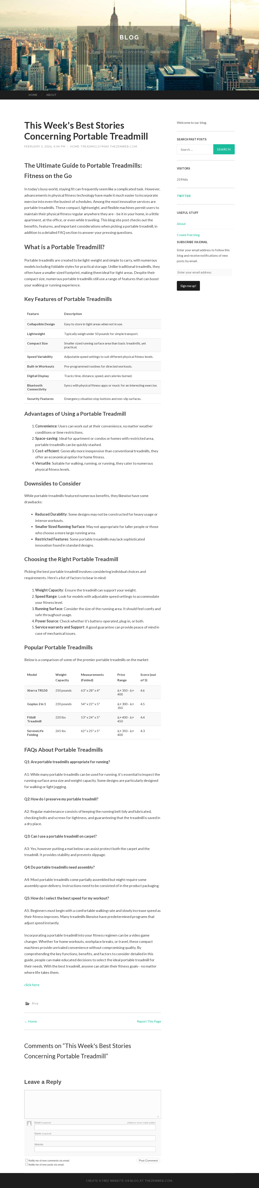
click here (31, 984)
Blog (129, 37)
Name (42, 1133)
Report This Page (149, 1021)
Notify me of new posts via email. (46, 1164)
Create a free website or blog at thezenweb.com (129, 1180)
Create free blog (188, 235)
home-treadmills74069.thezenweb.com (103, 146)
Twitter (184, 196)
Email (42, 1122)
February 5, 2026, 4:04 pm (44, 146)
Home (33, 94)
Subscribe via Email (192, 242)
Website (38, 1144)
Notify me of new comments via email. (49, 1160)
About (51, 94)
